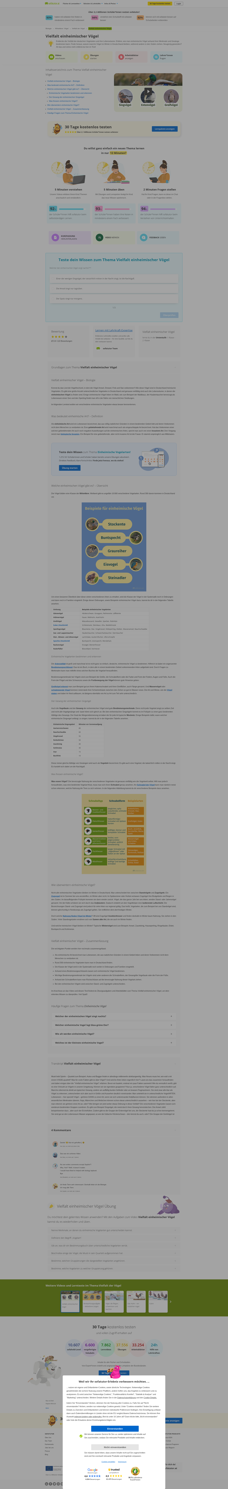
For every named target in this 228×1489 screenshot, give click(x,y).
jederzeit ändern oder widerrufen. (88, 1417)
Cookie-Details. (150, 1398)
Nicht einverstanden (115, 1447)
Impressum (122, 1462)
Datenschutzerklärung (126, 1398)
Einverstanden (115, 1428)
